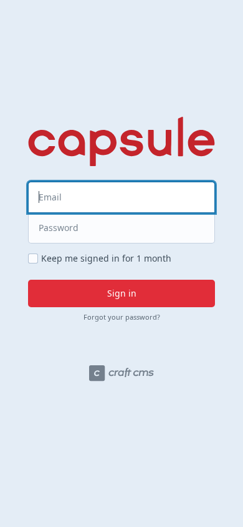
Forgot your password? (121, 317)
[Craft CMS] (121, 373)
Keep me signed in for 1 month (106, 259)
